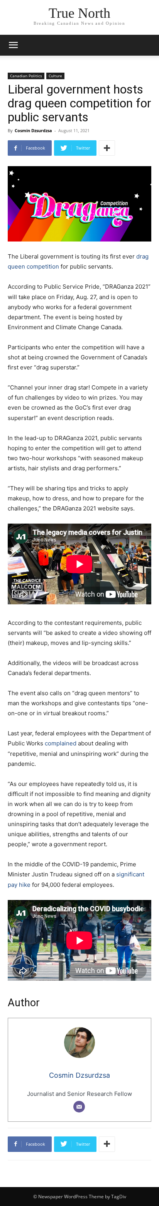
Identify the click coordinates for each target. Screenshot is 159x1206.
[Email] (79, 1106)
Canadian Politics (26, 75)
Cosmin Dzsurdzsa (33, 130)
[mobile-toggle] (13, 45)
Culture (55, 75)
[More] (107, 148)
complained (60, 743)
